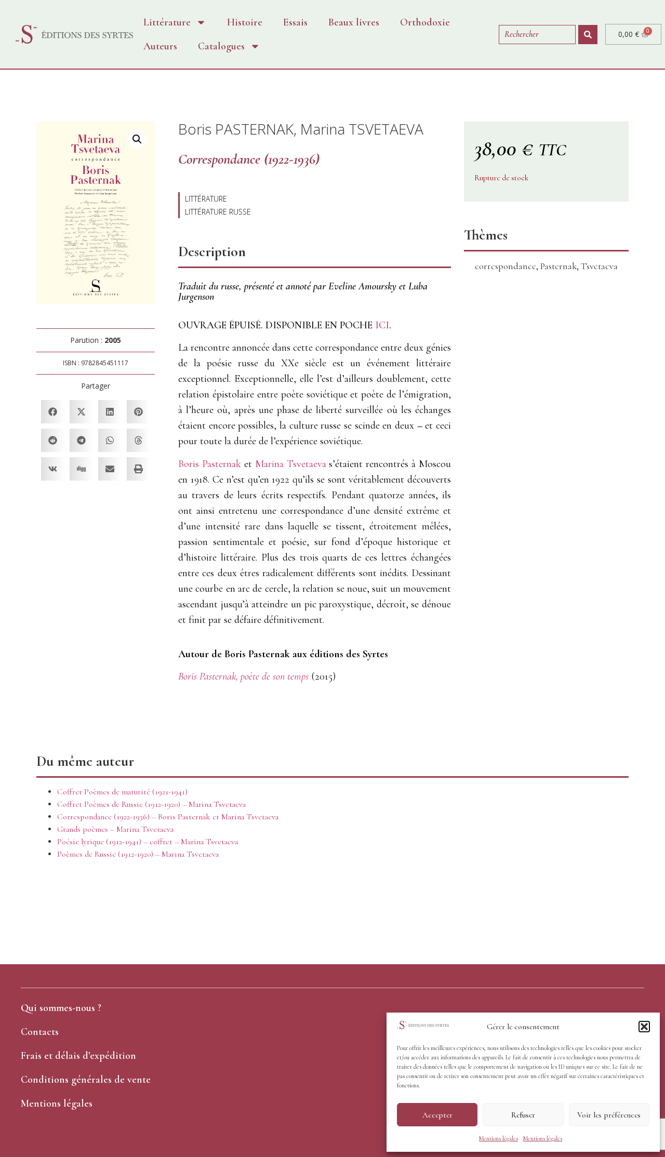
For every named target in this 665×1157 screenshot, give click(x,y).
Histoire (244, 22)
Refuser (523, 1115)
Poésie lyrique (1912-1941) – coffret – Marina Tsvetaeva (147, 841)
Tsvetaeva (599, 266)
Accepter (437, 1115)
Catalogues (221, 46)
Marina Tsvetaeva (290, 464)
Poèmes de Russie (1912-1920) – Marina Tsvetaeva (138, 854)
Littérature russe (218, 212)
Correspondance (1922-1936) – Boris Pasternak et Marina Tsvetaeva (167, 817)
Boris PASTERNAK (236, 129)
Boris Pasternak (209, 464)
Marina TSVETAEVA (361, 129)
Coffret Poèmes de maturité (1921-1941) (122, 792)
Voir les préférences (609, 1115)
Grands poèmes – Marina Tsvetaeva (115, 829)
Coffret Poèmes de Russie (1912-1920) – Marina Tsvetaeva (151, 804)
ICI (382, 325)
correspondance (505, 266)
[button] (644, 1026)
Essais (295, 22)
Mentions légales (498, 1138)
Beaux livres (353, 22)
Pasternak (558, 266)
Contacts (40, 1032)
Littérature (167, 22)
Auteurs (160, 46)
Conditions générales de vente (86, 1079)
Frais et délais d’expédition (78, 1055)
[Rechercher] (587, 34)
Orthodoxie (425, 22)
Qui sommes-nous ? (61, 1008)
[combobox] (537, 34)
